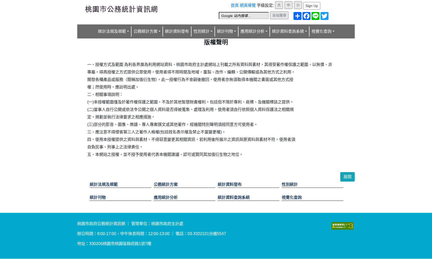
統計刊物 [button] (225, 31)
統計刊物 (98, 197)
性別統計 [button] (202, 31)
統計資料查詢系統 (234, 197)
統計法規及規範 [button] (112, 31)
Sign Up (312, 6)
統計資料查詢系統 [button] (288, 31)
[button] (347, 177)
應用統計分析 (166, 197)
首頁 (235, 5)
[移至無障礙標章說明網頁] (342, 226)
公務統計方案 (166, 184)
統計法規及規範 (104, 184)
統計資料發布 (177, 31)
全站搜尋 (279, 15)
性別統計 (290, 184)
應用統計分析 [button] (252, 31)
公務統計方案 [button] (146, 31)
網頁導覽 (248, 5)
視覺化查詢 (292, 197)
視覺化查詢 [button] (322, 31)
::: (232, 3)
